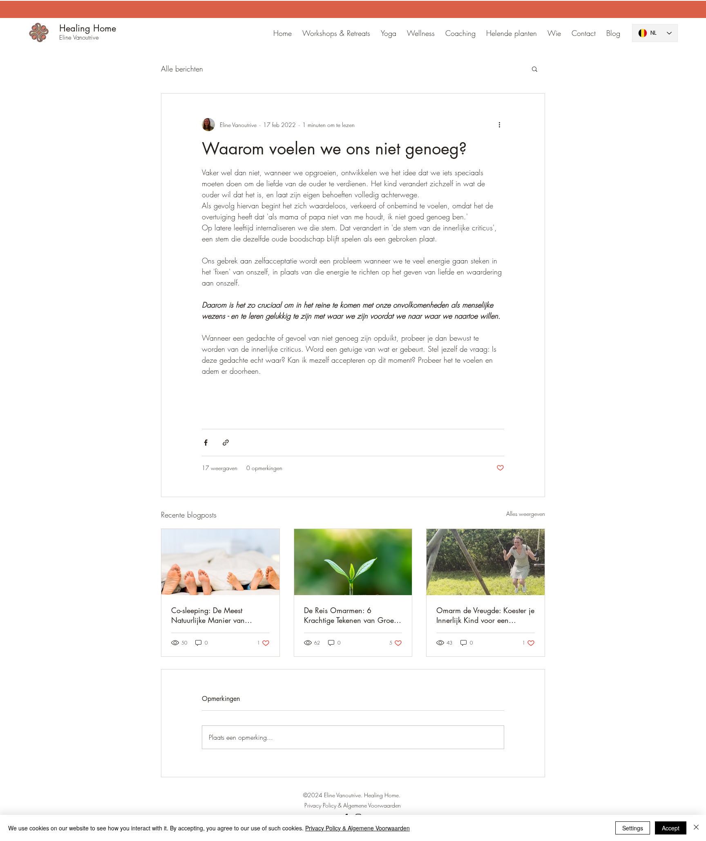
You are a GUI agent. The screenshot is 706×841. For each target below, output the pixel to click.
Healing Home (87, 28)
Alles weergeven (525, 514)
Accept (670, 828)
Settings (632, 828)
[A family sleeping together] (220, 562)
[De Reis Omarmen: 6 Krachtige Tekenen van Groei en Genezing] (353, 562)
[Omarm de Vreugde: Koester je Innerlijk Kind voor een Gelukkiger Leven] (486, 562)
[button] (534, 68)
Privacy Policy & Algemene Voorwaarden (357, 828)
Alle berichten (182, 69)
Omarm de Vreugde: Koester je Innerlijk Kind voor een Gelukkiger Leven (485, 615)
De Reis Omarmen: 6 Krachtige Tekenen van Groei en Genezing (350, 615)
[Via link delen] (226, 442)
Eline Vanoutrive (79, 37)
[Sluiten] (696, 827)
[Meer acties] (499, 124)
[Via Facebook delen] (206, 442)
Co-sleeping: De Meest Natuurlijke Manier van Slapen (208, 615)
